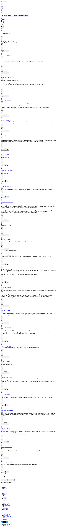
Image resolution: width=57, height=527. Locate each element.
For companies (6, 505)
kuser (2, 225)
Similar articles (11, 479)
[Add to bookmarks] (5, 51)
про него (7, 58)
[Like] (2, 44)
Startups (5, 519)
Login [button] (2, 8)
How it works (6, 503)
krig (1, 12)
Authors (5, 497)
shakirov (2, 346)
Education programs (7, 517)
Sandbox (5, 498)
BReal (2, 239)
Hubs (4, 495)
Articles (5, 493)
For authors (5, 504)
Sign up (2, 473)
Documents (5, 506)
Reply (2, 51)
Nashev (2, 202)
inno (2, 269)
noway (2, 255)
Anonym (2, 41)
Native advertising (7, 516)
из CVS (27, 103)
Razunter (3, 170)
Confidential (6, 509)
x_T (1, 186)
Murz (2, 410)
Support (11, 524)
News (4, 494)
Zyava (2, 310)
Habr (8, 525)
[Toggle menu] (1, 1)
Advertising (5, 515)
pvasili (2, 462)
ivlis (1, 120)
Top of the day (4, 479)
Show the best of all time (6, 482)
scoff (2, 377)
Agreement (5, 508)
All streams (5, 1)
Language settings (4, 524)
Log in (4, 487)
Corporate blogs (6, 514)
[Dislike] (2, 48)
